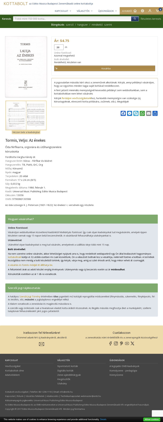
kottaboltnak (14, 257)
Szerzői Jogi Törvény (29, 296)
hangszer (82, 24)
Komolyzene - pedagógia (123, 370)
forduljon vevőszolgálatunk (76, 98)
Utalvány (62, 383)
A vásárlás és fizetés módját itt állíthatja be (30, 264)
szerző (70, 24)
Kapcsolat (11, 360)
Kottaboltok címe (14, 370)
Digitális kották (65, 370)
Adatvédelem (12, 374)
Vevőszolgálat (13, 366)
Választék (63, 360)
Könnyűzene (116, 374)
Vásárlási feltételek (35, 396)
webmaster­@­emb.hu (91, 396)
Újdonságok (117, 360)
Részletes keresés (151, 18)
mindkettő (97, 24)
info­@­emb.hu (66, 391)
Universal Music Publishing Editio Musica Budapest (58, 400)
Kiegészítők (63, 379)
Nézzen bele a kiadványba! (26, 132)
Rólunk (20, 396)
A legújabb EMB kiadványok (124, 366)
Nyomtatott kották (67, 366)
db (65, 47)
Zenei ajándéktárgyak (69, 374)
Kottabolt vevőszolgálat (16, 391)
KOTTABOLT (16, 3)
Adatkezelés (52, 396)
